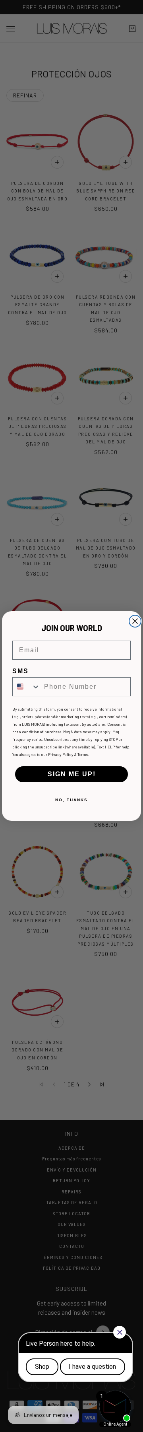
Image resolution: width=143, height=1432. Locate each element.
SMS (20, 671)
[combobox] (26, 687)
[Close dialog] (135, 621)
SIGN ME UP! (72, 774)
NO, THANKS (71, 800)
